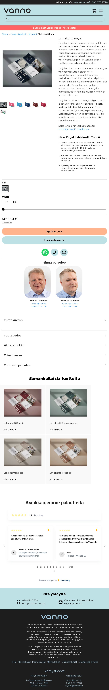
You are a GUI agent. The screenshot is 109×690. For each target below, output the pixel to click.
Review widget (46, 580)
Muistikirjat (84, 662)
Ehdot (94, 662)
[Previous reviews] (4, 546)
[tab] (37, 567)
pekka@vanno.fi (39, 303)
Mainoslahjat (53, 662)
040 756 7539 (70, 306)
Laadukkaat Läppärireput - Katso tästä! (54, 28)
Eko (14, 662)
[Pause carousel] (54, 571)
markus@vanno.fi (70, 303)
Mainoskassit (24, 662)
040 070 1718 (100, 2)
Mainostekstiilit (69, 662)
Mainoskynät (39, 662)
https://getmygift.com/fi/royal (73, 129)
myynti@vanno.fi (82, 2)
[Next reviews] (104, 546)
